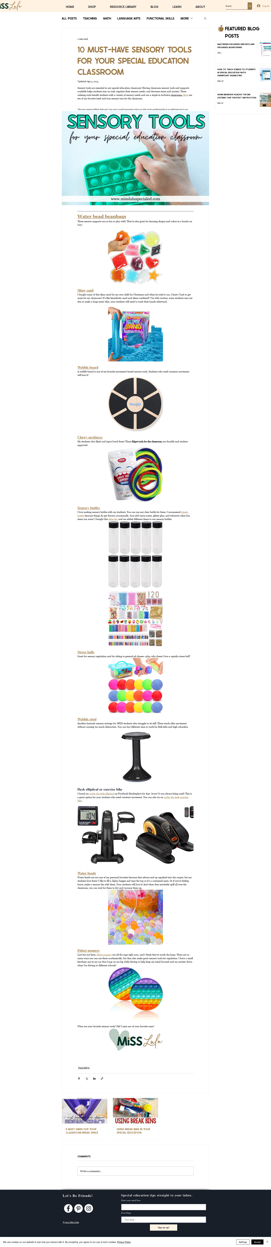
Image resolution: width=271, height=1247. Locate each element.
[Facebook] (68, 1208)
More (185, 18)
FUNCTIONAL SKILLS (160, 18)
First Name (126, 1213)
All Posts (69, 18)
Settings (243, 1242)
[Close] (267, 1241)
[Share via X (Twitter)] (86, 1078)
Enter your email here (131, 1200)
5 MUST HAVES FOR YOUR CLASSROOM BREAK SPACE (82, 1130)
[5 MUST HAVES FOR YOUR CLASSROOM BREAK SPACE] (84, 1110)
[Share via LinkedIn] (94, 1078)
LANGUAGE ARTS (128, 18)
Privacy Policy (124, 1242)
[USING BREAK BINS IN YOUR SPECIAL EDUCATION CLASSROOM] (135, 1110)
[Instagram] (88, 1208)
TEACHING (90, 18)
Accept (257, 1242)
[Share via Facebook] (78, 1078)
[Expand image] (131, 810)
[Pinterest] (78, 1208)
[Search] (250, 5)
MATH (107, 18)
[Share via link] (102, 1078)
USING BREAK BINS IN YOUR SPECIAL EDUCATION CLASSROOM (133, 1130)
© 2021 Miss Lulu (71, 1222)
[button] (205, 18)
